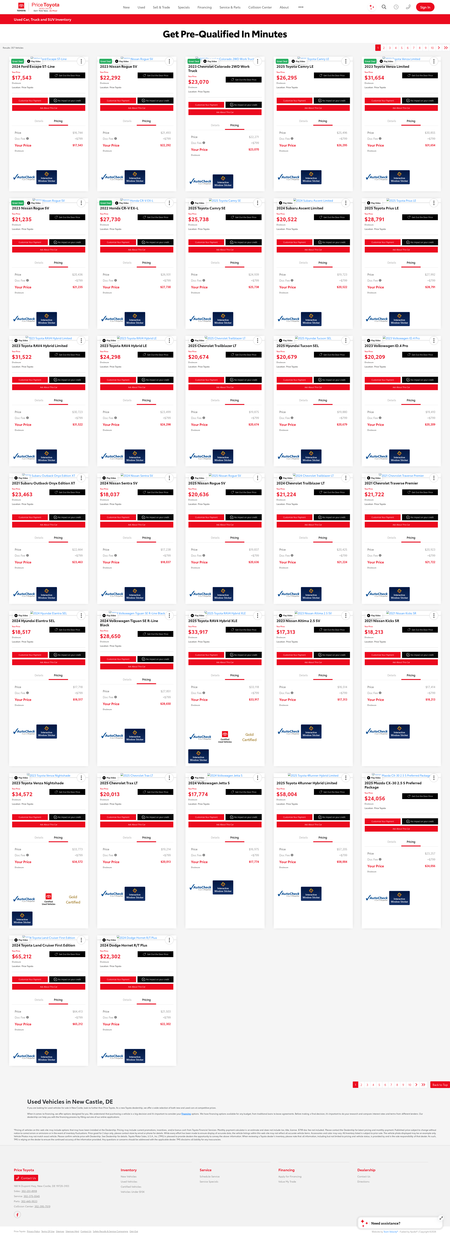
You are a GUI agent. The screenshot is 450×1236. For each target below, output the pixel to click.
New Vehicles (129, 1176)
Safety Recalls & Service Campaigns (110, 1231)
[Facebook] (17, 1214)
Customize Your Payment (30, 100)
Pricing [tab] (58, 121)
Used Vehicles (129, 1181)
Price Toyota (19, 1231)
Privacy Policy (33, 1231)
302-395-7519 (42, 1206)
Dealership (366, 1169)
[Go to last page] (446, 47)
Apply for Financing (289, 1176)
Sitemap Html (72, 1231)
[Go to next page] (439, 47)
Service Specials (209, 1181)
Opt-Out (134, 1231)
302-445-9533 (29, 1201)
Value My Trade (287, 1181)
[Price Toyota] (38, 7)
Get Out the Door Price (69, 75)
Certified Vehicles (131, 1186)
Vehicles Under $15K (133, 1191)
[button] (34, 61)
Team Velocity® (391, 1231)
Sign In (425, 7)
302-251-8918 (29, 1191)
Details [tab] (39, 121)
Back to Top (440, 1085)
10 (432, 48)
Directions (363, 1181)
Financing (186, 1113)
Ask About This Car (48, 107)
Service (205, 1169)
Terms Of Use (47, 1231)
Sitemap (60, 1231)
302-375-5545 (32, 1196)
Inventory (129, 1169)
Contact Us (28, 1178)
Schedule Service (210, 1176)
